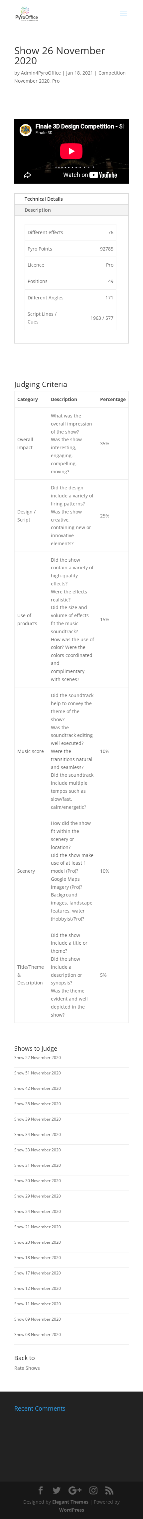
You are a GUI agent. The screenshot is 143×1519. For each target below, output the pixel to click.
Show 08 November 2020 (37, 1334)
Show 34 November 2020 (37, 1134)
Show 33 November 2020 (37, 1150)
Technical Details (44, 199)
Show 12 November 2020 (37, 1288)
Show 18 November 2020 (37, 1257)
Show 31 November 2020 (37, 1165)
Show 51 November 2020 (37, 1073)
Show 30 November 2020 (37, 1180)
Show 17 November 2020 (37, 1273)
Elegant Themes (70, 1502)
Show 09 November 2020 (37, 1319)
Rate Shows (27, 1368)
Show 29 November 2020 (37, 1196)
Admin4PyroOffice (41, 73)
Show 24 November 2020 (37, 1211)
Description (38, 210)
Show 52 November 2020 (37, 1057)
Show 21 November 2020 (37, 1227)
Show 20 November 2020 (37, 1242)
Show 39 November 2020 (37, 1119)
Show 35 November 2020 (37, 1104)
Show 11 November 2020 (37, 1304)
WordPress (71, 1510)
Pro (56, 81)
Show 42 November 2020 (37, 1088)
